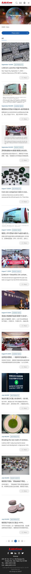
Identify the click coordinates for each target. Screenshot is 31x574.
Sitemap (15, 556)
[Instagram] (19, 553)
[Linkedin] (15, 553)
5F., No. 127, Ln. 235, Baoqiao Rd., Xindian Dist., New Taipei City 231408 (16, 560)
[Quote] (20, 3)
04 (15, 541)
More (25, 77)
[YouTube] (12, 553)
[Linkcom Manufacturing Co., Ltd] (7, 3)
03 (12, 541)
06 (22, 541)
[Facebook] (8, 553)
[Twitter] (23, 553)
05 (19, 541)
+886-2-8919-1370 (10, 565)
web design (12, 571)
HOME (3, 27)
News (7, 27)
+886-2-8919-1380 (10, 563)
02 (9, 541)
